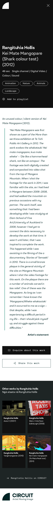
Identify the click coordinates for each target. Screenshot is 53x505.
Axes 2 (6, 421)
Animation (10, 83)
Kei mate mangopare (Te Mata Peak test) (39, 451)
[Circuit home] (26, 497)
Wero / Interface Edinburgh (39, 417)
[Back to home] (5, 5)
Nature (26, 83)
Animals (41, 83)
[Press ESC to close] (48, 5)
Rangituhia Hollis (18, 48)
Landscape (10, 91)
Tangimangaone (11, 456)
